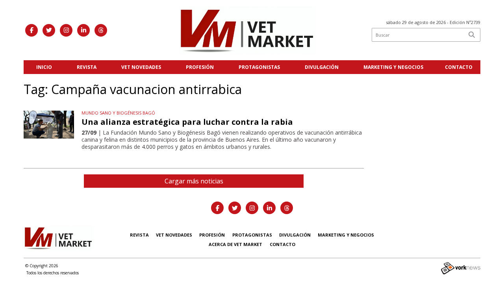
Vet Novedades (141, 67)
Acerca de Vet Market (235, 244)
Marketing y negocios (393, 67)
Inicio (44, 67)
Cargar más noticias (194, 181)
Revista (86, 67)
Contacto (458, 67)
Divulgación (322, 67)
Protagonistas (259, 67)
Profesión (200, 67)
